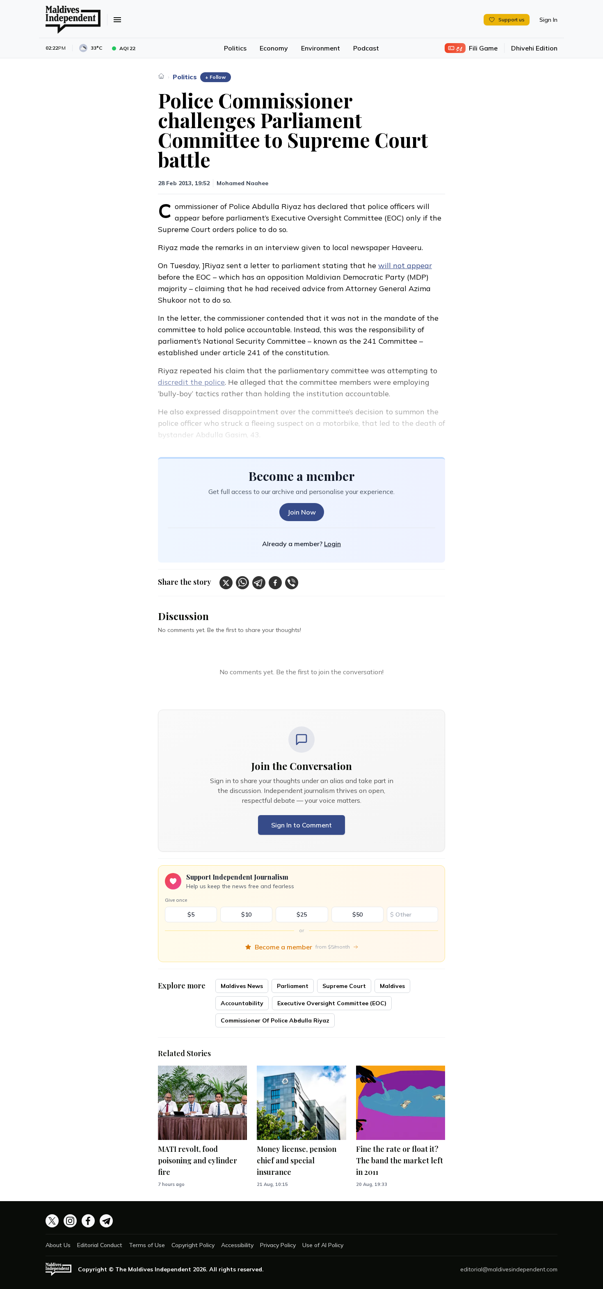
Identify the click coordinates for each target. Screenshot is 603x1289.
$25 (302, 914)
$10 (246, 914)
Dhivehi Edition (534, 48)
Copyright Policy (193, 1245)
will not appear (405, 265)
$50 (357, 914)
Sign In (548, 19)
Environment (320, 48)
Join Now (302, 512)
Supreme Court (344, 986)
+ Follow (215, 77)
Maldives (392, 986)
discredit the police (191, 382)
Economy (274, 48)
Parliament (292, 986)
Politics (235, 48)
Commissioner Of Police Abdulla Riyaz (275, 1020)
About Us (58, 1245)
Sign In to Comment (301, 825)
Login (332, 544)
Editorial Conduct (99, 1245)
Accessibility (237, 1245)
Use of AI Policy (322, 1245)
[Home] (161, 76)
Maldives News (242, 986)
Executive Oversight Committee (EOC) (331, 1003)
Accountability (242, 1003)
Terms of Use (147, 1245)
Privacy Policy (278, 1245)
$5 (190, 914)
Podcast (366, 48)
